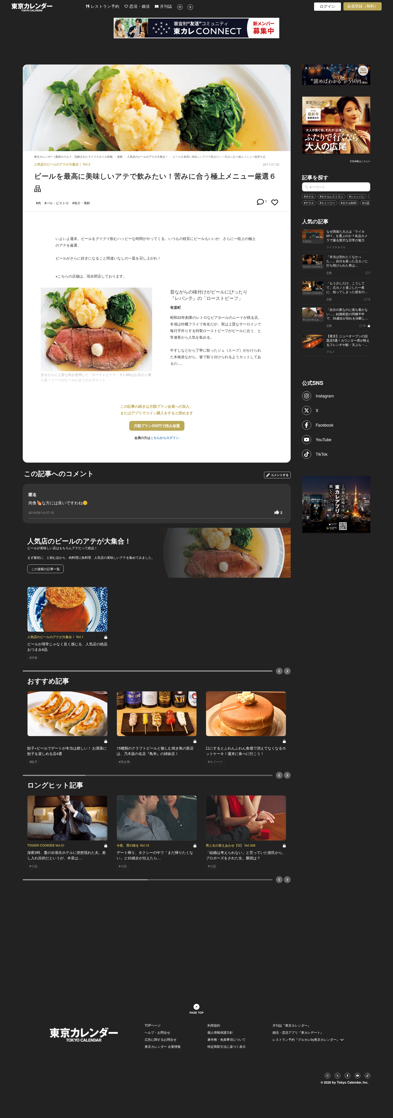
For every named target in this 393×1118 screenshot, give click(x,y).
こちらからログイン (164, 437)
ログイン (327, 6)
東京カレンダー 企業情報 (163, 1046)
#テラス (309, 203)
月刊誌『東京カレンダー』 (291, 1025)
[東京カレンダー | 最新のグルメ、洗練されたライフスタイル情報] (48, 7)
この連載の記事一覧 (45, 569)
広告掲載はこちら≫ (360, 161)
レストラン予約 (104, 6)
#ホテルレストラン (331, 196)
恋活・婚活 (139, 6)
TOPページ (153, 1025)
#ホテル (309, 196)
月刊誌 (165, 6)
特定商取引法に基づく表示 (226, 1046)
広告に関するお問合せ (160, 1039)
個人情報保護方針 (220, 1032)
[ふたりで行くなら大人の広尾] (336, 124)
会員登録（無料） (362, 6)
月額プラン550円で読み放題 (157, 425)
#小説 (365, 203)
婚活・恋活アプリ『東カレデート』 (297, 1032)
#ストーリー (327, 203)
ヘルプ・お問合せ (157, 1032)
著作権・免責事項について (226, 1039)
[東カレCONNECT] (196, 28)
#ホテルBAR (348, 203)
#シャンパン (356, 196)
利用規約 (213, 1025)
